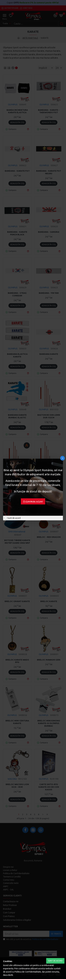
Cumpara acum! (34, 501)
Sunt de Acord (55, 961)
